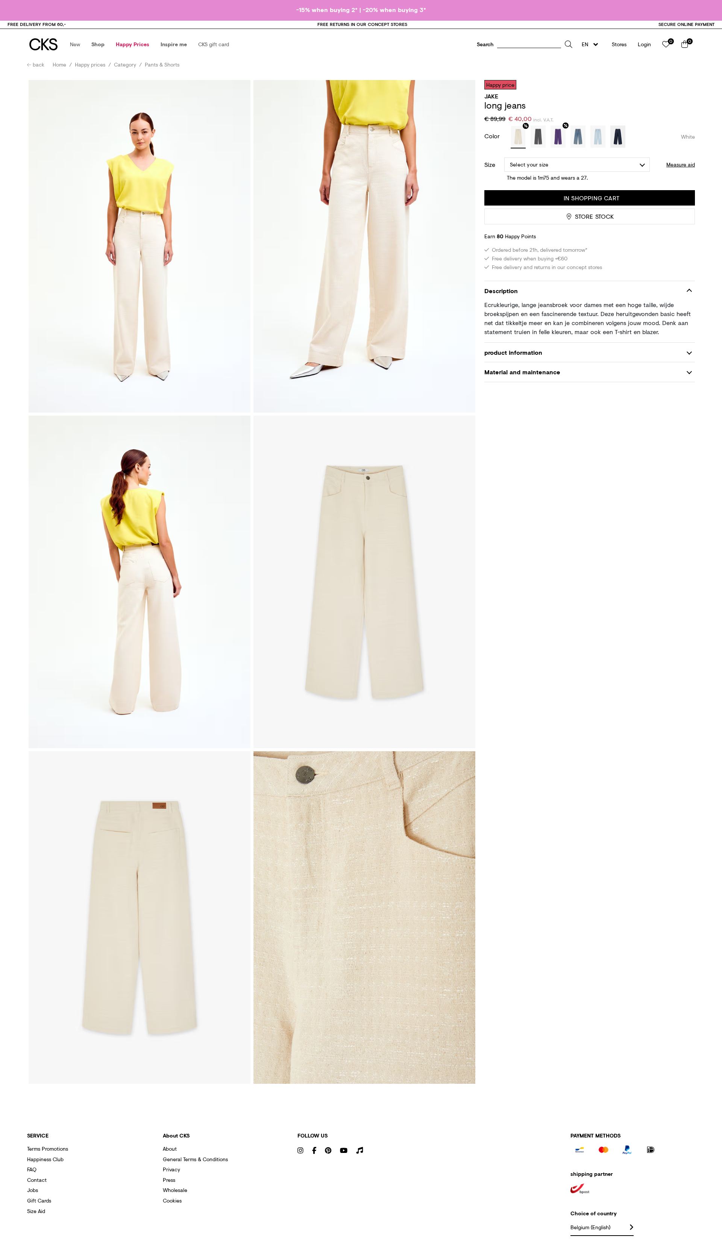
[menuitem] (75, 44)
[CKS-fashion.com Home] (43, 44)
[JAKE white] (518, 137)
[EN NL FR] (592, 44)
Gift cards (39, 1200)
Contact (37, 1180)
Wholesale (175, 1190)
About (170, 1149)
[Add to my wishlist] (683, 84)
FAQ (31, 1169)
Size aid (36, 1211)
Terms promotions (47, 1149)
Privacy (171, 1169)
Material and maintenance (522, 372)
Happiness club (45, 1159)
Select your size (529, 164)
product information (513, 352)
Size (489, 164)
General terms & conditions (195, 1159)
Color (493, 136)
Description (501, 290)
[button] (75, 44)
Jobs (32, 1190)
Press (169, 1180)
